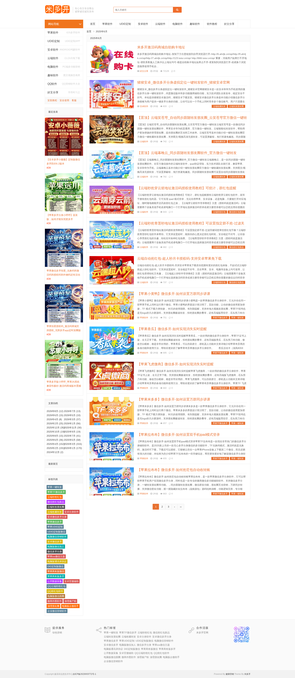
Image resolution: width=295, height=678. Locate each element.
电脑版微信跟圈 (55, 596)
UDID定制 (53, 41)
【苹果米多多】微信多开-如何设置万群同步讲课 (173, 399)
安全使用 (64, 100)
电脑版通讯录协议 (57, 561)
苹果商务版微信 (55, 571)
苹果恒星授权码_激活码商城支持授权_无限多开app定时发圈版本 (64, 330)
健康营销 (230, 674)
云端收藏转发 (54, 511)
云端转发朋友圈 (55, 507)
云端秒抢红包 (54, 497)
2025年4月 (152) (56, 444)
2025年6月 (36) (55, 439)
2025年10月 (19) (56, 431)
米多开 (247, 674)
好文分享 (52, 92)
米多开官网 (202, 632)
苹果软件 (52, 32)
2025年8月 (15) (55, 435)
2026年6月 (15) (55, 415)
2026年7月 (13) (72, 411)
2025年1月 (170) (73, 448)
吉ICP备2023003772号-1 (84, 674)
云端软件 (52, 58)
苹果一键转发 (54, 487)
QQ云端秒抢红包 (56, 586)
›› (181, 506)
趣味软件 (195, 23)
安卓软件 (143, 23)
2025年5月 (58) (72, 439)
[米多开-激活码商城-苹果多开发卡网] (58, 12)
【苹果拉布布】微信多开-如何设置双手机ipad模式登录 (178, 434)
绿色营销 (57, 632)
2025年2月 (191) (56, 448)
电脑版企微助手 (70, 606)
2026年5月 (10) (72, 415)
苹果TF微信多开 (56, 492)
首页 (92, 23)
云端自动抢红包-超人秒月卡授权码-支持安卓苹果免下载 (179, 258)
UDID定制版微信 (56, 531)
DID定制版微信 (55, 566)
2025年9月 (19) (72, 431)
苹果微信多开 (54, 521)
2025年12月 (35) (56, 427)
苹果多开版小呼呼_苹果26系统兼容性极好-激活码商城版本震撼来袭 (64, 385)
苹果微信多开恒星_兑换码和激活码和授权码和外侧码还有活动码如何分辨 (63, 274)
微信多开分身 (54, 551)
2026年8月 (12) (55, 411)
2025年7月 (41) (72, 435)
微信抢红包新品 (55, 502)
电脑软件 (177, 23)
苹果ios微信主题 (56, 556)
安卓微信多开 (54, 541)
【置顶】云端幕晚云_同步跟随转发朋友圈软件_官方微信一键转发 (187, 153)
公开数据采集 (54, 581)
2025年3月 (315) (73, 444)
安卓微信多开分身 (57, 516)
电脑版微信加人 (55, 546)
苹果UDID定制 (55, 526)
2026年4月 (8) (54, 419)
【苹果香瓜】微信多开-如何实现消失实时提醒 (172, 329)
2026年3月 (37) (72, 419)
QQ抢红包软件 (55, 591)
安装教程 (52, 100)
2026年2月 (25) (55, 423)
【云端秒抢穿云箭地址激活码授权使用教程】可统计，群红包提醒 (186, 188)
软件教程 (212, 23)
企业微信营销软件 (57, 611)
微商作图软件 (54, 601)
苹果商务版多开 (55, 576)
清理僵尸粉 (70, 601)
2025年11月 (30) (73, 427)
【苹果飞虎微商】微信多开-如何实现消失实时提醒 (175, 364)
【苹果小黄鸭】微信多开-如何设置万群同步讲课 (173, 294)
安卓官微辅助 (71, 581)
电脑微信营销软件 (57, 536)
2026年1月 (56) (72, 423)
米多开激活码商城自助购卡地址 (161, 47)
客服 (74, 100)
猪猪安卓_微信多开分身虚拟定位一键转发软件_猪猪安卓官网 (183, 82)
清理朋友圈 (53, 606)
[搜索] (177, 10)
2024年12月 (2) (55, 452)
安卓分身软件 (71, 511)
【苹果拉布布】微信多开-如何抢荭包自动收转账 (173, 470)
